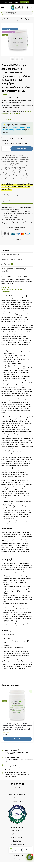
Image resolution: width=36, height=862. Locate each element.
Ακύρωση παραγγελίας (17, 844)
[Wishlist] (30, 691)
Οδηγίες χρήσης (7, 287)
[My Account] (27, 7)
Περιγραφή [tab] (5, 250)
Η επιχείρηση (17, 787)
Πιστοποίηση (6, 291)
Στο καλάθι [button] (17, 739)
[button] (31, 7)
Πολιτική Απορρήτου (17, 790)
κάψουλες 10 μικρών (13, 113)
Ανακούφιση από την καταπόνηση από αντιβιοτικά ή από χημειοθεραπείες (14, 167)
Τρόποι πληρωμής (17, 834)
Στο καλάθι (21, 149)
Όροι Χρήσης (17, 841)
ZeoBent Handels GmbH (18, 179)
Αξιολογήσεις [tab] (7, 264)
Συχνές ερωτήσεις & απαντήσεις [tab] (12, 259)
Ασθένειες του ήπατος (7, 173)
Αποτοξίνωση (19, 161)
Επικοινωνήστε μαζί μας (17, 801)
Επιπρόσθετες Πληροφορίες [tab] (11, 255)
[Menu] (5, 7)
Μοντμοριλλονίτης (18, 175)
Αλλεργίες (11, 165)
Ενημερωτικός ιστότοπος (17, 794)
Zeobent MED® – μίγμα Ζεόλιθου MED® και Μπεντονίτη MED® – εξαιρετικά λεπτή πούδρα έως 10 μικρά (15, 159)
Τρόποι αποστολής (17, 837)
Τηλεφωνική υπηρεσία (18, 2)
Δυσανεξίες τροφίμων (6, 175)
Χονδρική (17, 798)
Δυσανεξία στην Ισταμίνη (21, 173)
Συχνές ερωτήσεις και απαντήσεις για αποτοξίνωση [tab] (14, 270)
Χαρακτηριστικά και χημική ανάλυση (13, 289)
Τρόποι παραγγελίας (17, 830)
